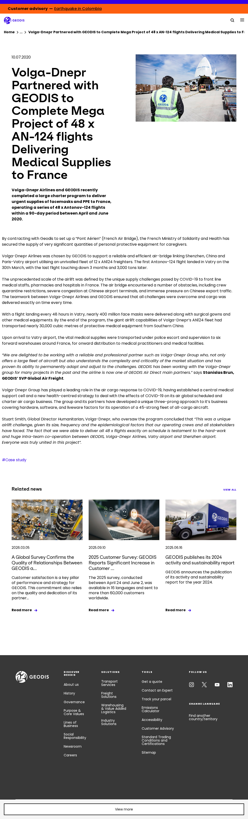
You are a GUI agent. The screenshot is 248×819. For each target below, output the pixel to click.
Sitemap (149, 752)
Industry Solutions (108, 722)
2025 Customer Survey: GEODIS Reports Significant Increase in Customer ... (122, 563)
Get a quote (152, 681)
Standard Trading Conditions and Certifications (156, 740)
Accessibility (152, 719)
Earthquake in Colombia (78, 8)
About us (71, 684)
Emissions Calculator (150, 709)
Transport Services (109, 683)
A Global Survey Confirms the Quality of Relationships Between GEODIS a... (47, 563)
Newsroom (73, 746)
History (69, 693)
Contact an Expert (157, 690)
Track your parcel (156, 699)
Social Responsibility (75, 736)
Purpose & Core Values (74, 712)
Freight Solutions (108, 695)
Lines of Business (71, 724)
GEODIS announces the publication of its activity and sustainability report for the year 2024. (198, 577)
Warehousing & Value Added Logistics (113, 708)
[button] (124, 809)
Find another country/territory (203, 717)
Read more (22, 610)
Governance (74, 702)
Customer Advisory (158, 728)
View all (229, 490)
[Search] (232, 20)
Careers (70, 755)
